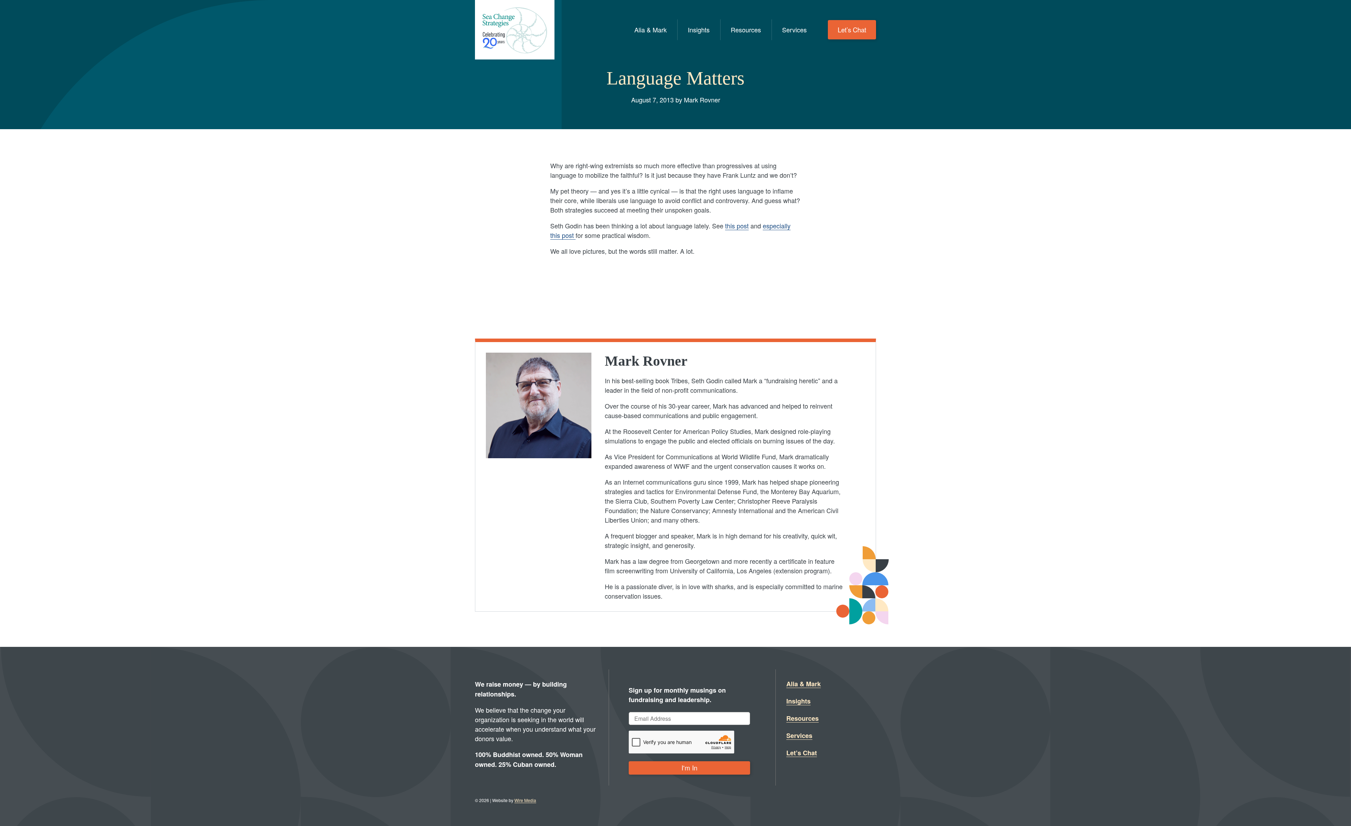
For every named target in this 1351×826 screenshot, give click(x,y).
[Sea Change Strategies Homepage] (514, 29)
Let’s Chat (852, 29)
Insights (699, 29)
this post (737, 225)
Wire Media (525, 800)
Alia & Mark (650, 29)
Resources (746, 29)
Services (794, 29)
